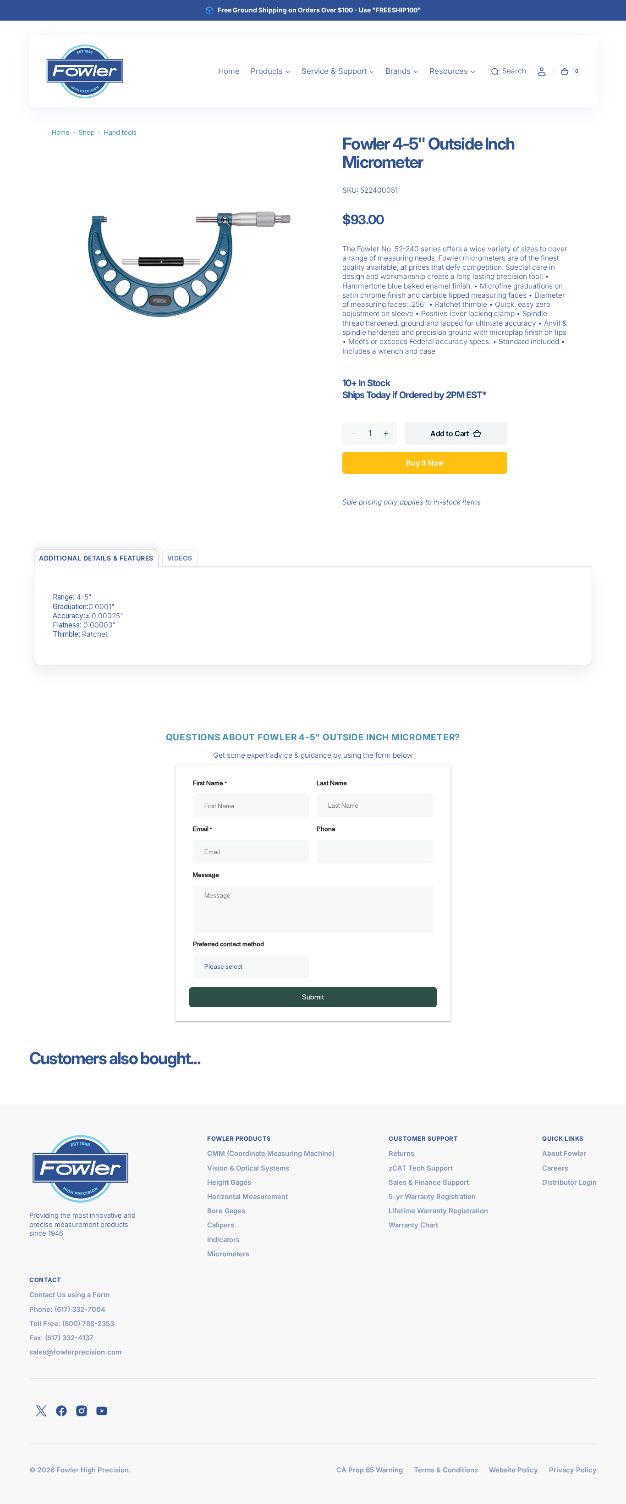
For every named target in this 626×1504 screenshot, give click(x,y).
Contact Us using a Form (69, 1295)
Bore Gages (226, 1211)
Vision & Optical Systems (248, 1168)
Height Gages (229, 1182)
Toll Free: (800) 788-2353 (71, 1324)
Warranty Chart (413, 1225)
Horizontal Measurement (247, 1197)
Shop (87, 132)
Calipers (220, 1225)
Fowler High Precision (92, 1470)
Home (61, 132)
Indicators (223, 1240)
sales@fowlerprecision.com (75, 1352)
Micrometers (228, 1254)
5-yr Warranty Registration (432, 1197)
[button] (508, 71)
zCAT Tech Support (421, 1168)
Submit (313, 997)
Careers (555, 1168)
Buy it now (425, 462)
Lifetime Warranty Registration (438, 1211)
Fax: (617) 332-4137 (61, 1338)
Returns (401, 1153)
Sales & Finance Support (429, 1182)
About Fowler (564, 1153)
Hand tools (120, 132)
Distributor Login (569, 1182)
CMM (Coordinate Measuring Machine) (271, 1153)
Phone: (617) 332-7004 (67, 1309)
